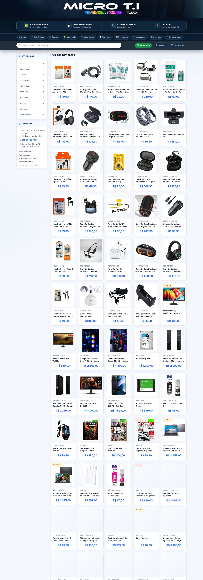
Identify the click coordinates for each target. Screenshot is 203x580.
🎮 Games (53, 37)
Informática (24, 86)
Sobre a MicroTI (25, 152)
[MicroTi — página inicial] (101, 9)
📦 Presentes (122, 37)
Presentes (24, 97)
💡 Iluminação (69, 37)
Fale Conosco (24, 155)
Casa (22, 63)
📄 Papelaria (105, 37)
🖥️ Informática (87, 37)
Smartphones (25, 115)
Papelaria (24, 92)
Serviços (23, 109)
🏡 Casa (22, 37)
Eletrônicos (24, 69)
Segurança (24, 103)
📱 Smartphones (174, 37)
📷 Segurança (139, 37)
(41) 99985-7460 (30, 140)
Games (23, 74)
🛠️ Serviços (156, 37)
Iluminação (24, 80)
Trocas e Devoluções (27, 158)
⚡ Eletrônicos (37, 37)
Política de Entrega (26, 162)
